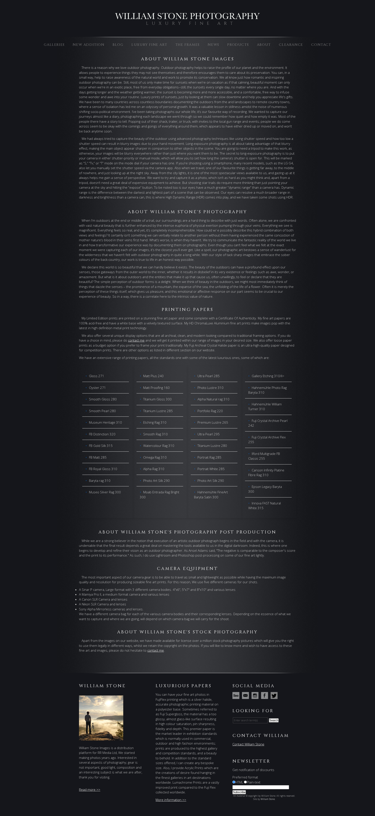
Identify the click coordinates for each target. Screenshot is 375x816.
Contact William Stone (248, 744)
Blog (118, 44)
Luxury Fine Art (149, 44)
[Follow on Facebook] (265, 696)
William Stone (268, 799)
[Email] (246, 696)
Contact (321, 44)
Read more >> (89, 789)
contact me (136, 340)
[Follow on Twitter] (275, 696)
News (213, 44)
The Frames (187, 44)
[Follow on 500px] (236, 696)
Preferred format (245, 777)
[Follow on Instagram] (256, 696)
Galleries (54, 44)
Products (238, 44)
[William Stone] (187, 23)
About (264, 44)
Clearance (291, 44)
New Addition (88, 44)
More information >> (171, 800)
